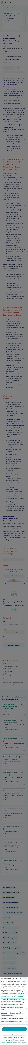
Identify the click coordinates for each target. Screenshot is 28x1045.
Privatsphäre (10, 1004)
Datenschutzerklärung (7, 1042)
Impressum (15, 1042)
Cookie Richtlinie (22, 1042)
